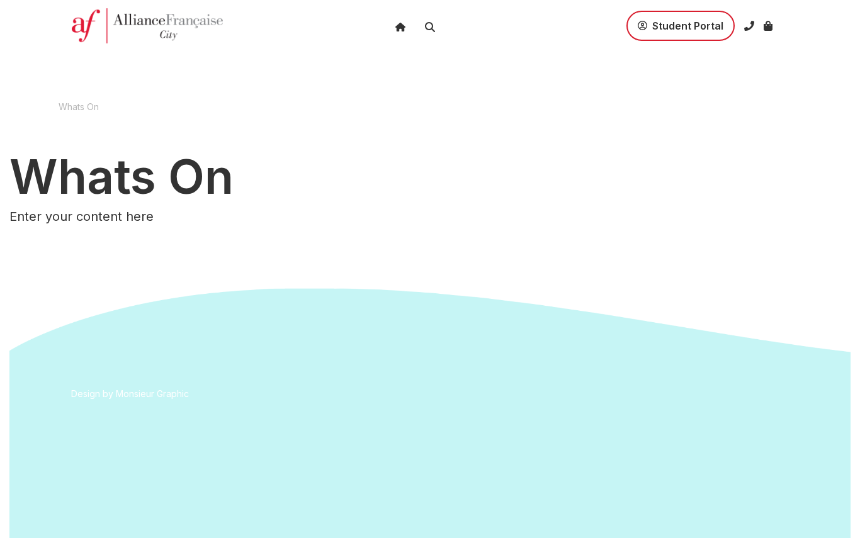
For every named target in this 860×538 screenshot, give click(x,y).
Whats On (79, 106)
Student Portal (661, 17)
